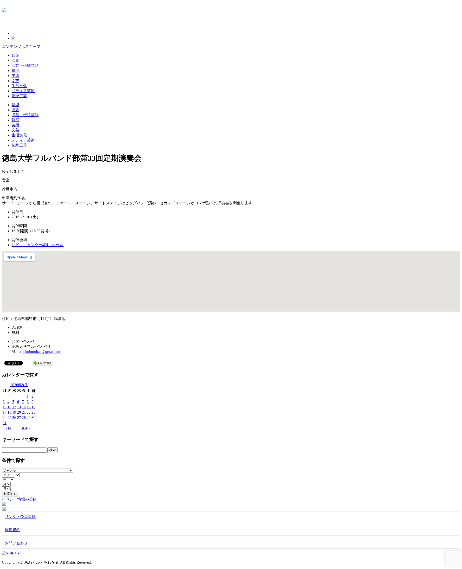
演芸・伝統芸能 (25, 66)
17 (4, 412)
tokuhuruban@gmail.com (41, 352)
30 (33, 418)
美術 (15, 76)
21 (24, 412)
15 (29, 407)
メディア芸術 (23, 91)
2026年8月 (19, 385)
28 (24, 418)
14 (24, 407)
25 (9, 418)
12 (14, 407)
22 (29, 412)
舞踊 (15, 71)
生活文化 (19, 86)
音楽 (15, 55)
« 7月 (7, 428)
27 (19, 418)
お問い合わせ (16, 543)
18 (9, 412)
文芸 (15, 81)
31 (4, 423)
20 (19, 412)
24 (4, 418)
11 (9, 407)
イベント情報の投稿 (19, 499)
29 (29, 418)
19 (14, 412)
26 (14, 418)
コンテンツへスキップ (21, 47)
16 (33, 407)
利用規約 (12, 530)
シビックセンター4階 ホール (38, 245)
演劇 (15, 60)
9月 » (26, 428)
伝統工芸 (19, 96)
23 (33, 412)
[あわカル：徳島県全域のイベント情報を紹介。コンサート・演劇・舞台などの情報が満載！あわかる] (4, 9)
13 (19, 407)
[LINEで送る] (42, 363)
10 (4, 407)
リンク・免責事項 (20, 517)
